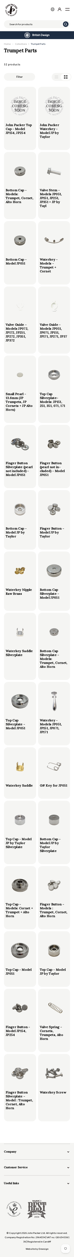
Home (7, 44)
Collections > (30, 44)
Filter (19, 77)
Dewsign (44, 1248)
